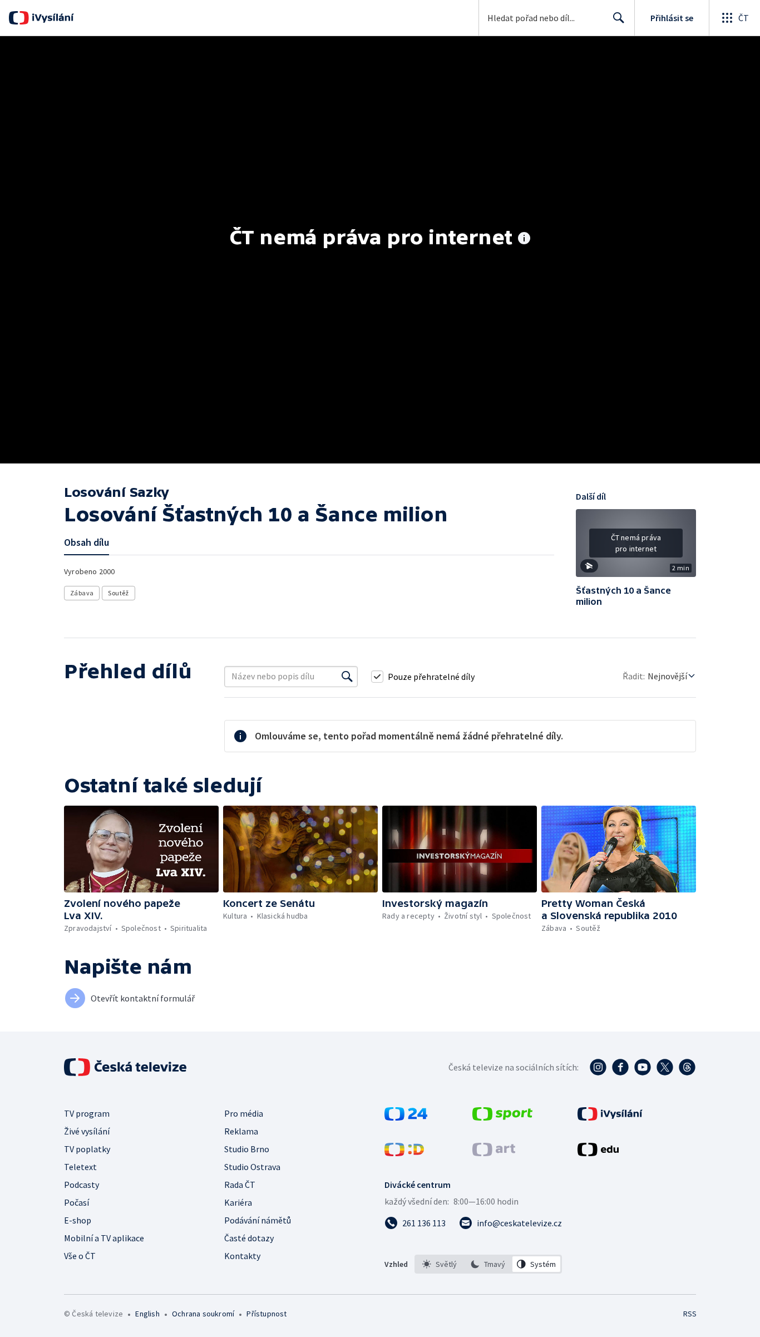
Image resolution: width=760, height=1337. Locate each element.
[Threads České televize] (687, 1067)
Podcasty (81, 1184)
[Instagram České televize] (598, 1067)
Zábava (81, 593)
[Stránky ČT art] (493, 1152)
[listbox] (488, 1264)
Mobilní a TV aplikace (104, 1238)
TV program (87, 1113)
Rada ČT (239, 1184)
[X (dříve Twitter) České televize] (665, 1067)
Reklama (241, 1131)
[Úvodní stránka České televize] (126, 1067)
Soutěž (118, 593)
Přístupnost (266, 1314)
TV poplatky (87, 1149)
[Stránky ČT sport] (502, 1117)
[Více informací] (524, 239)
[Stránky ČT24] (405, 1117)
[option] (439, 1264)
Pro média (243, 1113)
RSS (690, 1314)
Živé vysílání (87, 1131)
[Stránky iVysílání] (610, 1117)
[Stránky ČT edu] (598, 1152)
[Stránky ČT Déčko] (404, 1152)
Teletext (80, 1166)
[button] (636, 547)
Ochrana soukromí (203, 1314)
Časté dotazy (249, 1238)
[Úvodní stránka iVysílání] (51, 17)
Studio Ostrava (252, 1166)
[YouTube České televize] (643, 1067)
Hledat (618, 17)
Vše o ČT (80, 1255)
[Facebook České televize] (620, 1067)
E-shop (77, 1220)
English (147, 1314)
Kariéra (238, 1202)
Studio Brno (246, 1149)
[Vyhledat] (347, 676)
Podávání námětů (257, 1220)
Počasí (76, 1202)
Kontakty (242, 1255)
